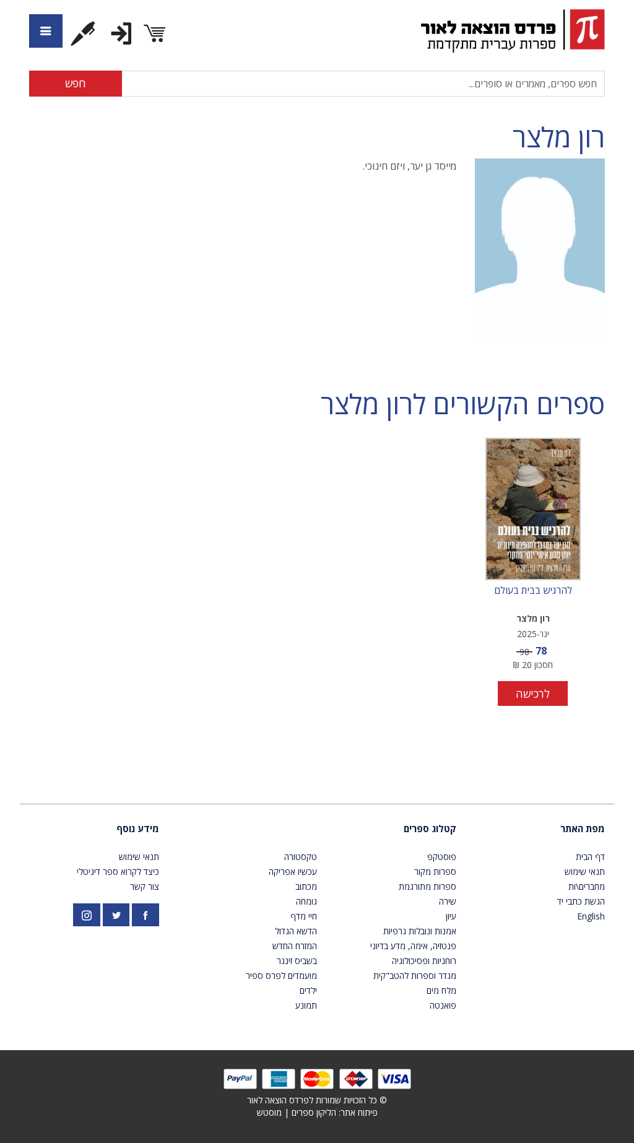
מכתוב (306, 886)
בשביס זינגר (297, 961)
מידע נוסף (137, 828)
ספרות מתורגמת (427, 886)
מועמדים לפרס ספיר (281, 975)
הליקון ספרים (314, 1112)
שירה (447, 901)
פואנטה (443, 1005)
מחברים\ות (586, 886)
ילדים (308, 990)
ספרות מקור (435, 871)
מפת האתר (582, 828)
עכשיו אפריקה (293, 871)
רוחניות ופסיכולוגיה (424, 961)
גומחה (306, 901)
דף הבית (590, 857)
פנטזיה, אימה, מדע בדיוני (413, 946)
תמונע (306, 1005)
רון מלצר (559, 137)
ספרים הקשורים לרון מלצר (463, 404)
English (591, 916)
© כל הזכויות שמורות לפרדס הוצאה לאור (317, 1100)
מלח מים (441, 990)
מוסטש (269, 1112)
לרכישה (533, 693)
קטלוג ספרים (430, 828)
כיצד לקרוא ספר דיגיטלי (118, 871)
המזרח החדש (294, 946)
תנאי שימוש (585, 871)
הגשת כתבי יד (581, 901)
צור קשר (144, 886)
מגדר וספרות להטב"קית (414, 975)
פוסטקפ (441, 857)
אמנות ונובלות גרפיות (419, 931)
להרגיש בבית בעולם (533, 591)
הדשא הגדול (296, 931)
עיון (451, 916)
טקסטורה (300, 857)
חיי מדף (303, 916)
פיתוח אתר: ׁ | (317, 1112)
